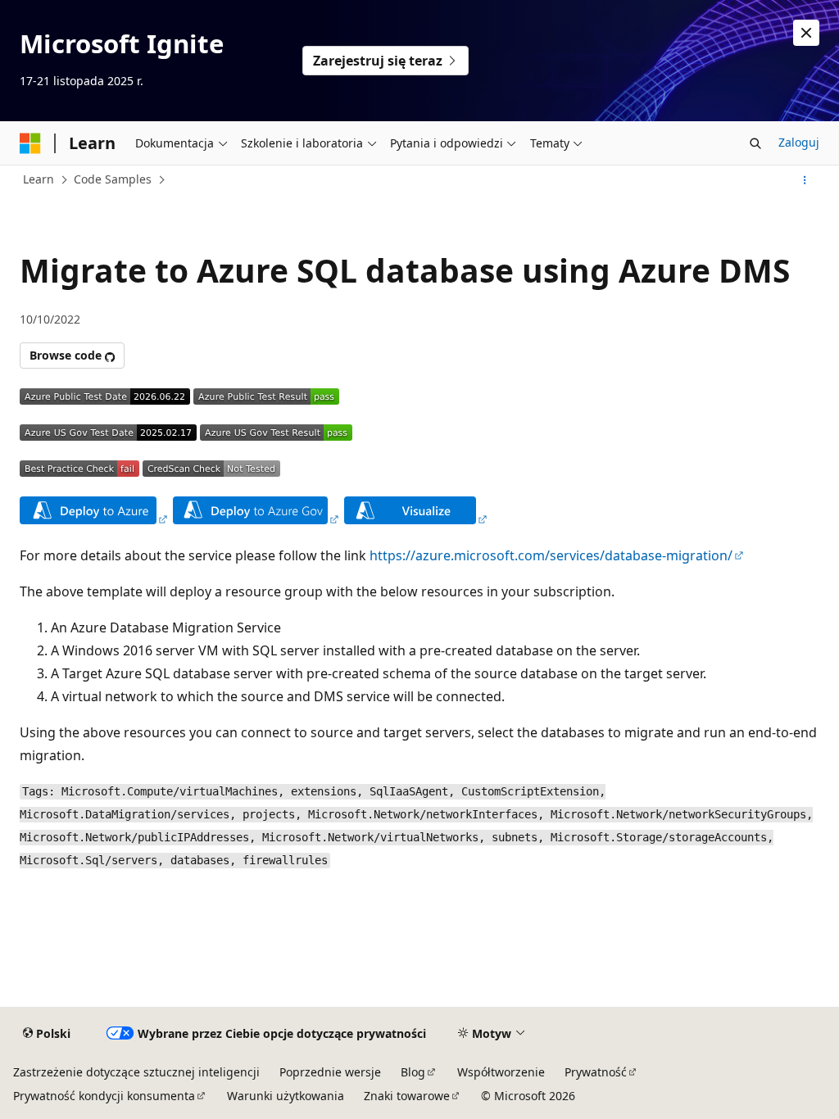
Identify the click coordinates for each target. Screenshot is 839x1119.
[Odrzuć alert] (806, 33)
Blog (413, 1072)
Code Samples (113, 179)
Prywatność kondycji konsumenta (104, 1095)
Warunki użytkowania (285, 1095)
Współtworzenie (501, 1072)
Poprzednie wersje (330, 1072)
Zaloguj (798, 142)
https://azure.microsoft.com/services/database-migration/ (551, 555)
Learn (38, 179)
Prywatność (596, 1072)
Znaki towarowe (407, 1095)
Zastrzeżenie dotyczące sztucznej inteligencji (136, 1072)
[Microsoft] (30, 143)
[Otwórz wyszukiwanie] (755, 143)
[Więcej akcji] (805, 180)
